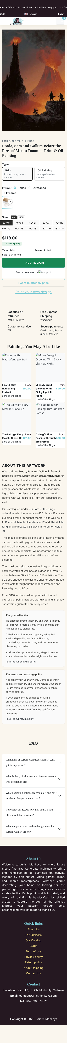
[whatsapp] (22, 2)
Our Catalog (33, 940)
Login (61, 14)
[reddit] (18, 2)
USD (2, 14)
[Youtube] (39, 1010)
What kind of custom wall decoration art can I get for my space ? (30, 762)
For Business (33, 935)
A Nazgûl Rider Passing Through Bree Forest (46, 438)
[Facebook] (22, 1010)
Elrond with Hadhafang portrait (9, 388)
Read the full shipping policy (21, 661)
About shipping (33, 968)
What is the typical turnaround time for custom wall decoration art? (31, 779)
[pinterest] (11, 2)
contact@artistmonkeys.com (33, 995)
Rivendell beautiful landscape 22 (25, 522)
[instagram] (7, 2)
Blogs (33, 946)
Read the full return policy (20, 718)
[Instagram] (28, 1010)
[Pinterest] (33, 1010)
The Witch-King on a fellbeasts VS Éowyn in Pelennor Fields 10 (33, 526)
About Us (33, 929)
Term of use (33, 951)
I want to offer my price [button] (33, 283)
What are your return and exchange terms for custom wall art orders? (30, 829)
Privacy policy (33, 957)
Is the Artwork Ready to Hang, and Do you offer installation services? (29, 812)
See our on (27, 272)
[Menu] (5, 21)
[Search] (52, 21)
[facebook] (3, 2)
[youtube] (14, 2)
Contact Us (33, 973)
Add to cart (34, 262)
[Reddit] (45, 1010)
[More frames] (10, 201)
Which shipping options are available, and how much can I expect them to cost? (31, 795)
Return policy (33, 962)
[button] (7, 202)
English (33, 14)
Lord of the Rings (18, 141)
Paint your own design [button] (33, 292)
